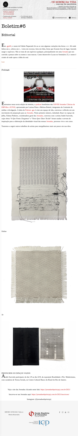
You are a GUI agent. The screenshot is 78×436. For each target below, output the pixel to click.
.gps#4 (8, 46)
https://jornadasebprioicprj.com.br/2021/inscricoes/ (50, 394)
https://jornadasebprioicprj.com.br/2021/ (55, 390)
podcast (38, 104)
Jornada (65, 52)
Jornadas (30, 113)
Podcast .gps (30, 110)
